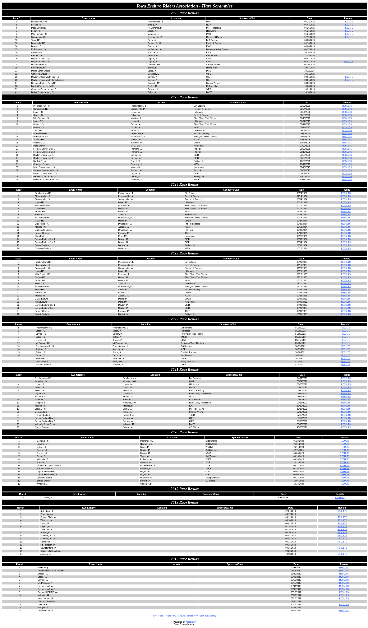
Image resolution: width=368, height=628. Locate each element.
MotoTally (191, 622)
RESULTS (348, 22)
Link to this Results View (164, 616)
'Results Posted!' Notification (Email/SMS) (197, 616)
